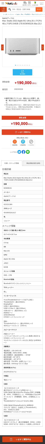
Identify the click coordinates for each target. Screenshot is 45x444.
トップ (5, 14)
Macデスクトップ (37, 14)
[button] (2, 47)
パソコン (12, 14)
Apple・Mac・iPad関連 (23, 14)
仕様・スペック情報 (11, 163)
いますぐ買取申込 (24, 132)
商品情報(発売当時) (33, 163)
